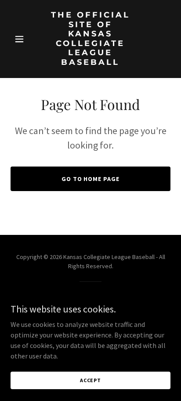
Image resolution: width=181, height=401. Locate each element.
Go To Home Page (91, 179)
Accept (90, 380)
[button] (23, 39)
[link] (90, 62)
